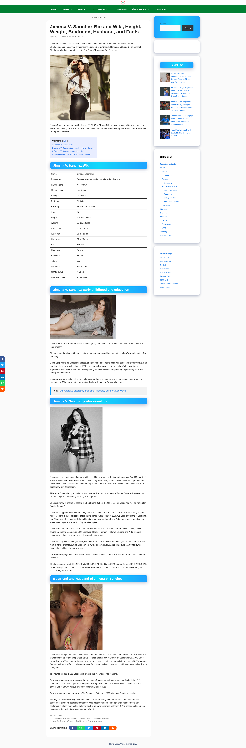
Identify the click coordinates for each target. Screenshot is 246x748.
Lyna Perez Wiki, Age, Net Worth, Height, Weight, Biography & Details (81, 718)
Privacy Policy (165, 276)
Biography (168, 175)
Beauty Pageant (170, 190)
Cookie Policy (165, 261)
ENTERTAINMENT (101, 9)
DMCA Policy (165, 272)
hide (64, 141)
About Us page (139, 9)
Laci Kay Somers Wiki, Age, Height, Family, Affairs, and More (77, 721)
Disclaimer (164, 269)
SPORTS (65, 9)
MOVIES (81, 9)
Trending (163, 232)
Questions (122, 9)
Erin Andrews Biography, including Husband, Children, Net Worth (92, 390)
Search (163, 24)
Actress (165, 179)
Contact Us (164, 257)
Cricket (163, 265)
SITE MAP (164, 280)
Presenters (57, 716)
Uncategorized (166, 235)
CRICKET (166, 220)
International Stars (171, 202)
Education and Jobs (168, 164)
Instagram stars (170, 198)
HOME (54, 9)
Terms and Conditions (169, 284)
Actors (164, 172)
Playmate (164, 209)
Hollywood (166, 205)
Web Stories (160, 9)
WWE (164, 228)
